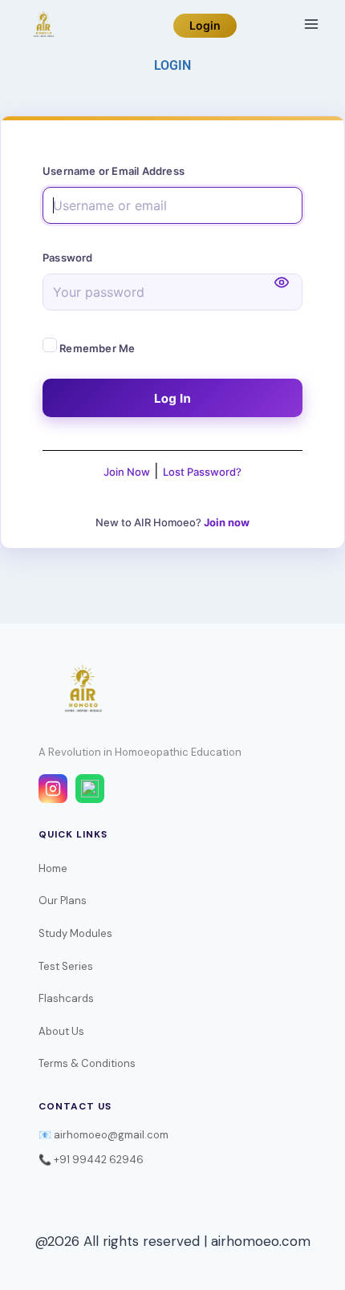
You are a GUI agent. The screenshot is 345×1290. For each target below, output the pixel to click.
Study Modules (75, 933)
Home (53, 868)
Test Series (66, 966)
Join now (227, 522)
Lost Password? (202, 471)
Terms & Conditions (87, 1063)
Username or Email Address (114, 170)
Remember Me (96, 348)
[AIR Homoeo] (43, 26)
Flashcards (66, 998)
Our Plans (63, 900)
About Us (61, 1031)
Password (68, 257)
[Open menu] (311, 23)
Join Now (127, 471)
